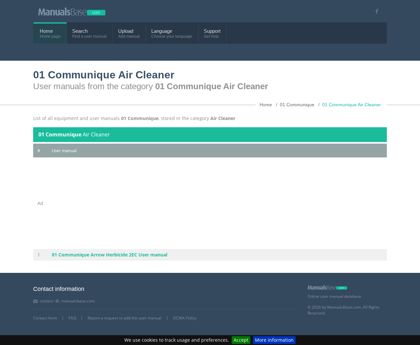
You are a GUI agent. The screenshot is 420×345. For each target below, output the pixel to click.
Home (46, 31)
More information (274, 340)
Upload (125, 31)
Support (212, 31)
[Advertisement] (217, 203)
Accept (241, 340)
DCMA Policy (184, 318)
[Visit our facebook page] (374, 11)
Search (80, 31)
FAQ (72, 318)
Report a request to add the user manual (124, 318)
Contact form (45, 318)
